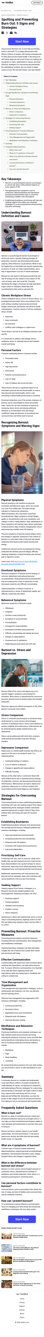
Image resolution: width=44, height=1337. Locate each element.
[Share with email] (11, 33)
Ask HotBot (37, 2)
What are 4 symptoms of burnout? (21, 153)
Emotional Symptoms (17, 102)
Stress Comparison (16, 112)
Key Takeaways (11, 80)
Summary (9, 144)
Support (22, 1306)
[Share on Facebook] (2, 33)
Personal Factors (15, 89)
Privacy (22, 1302)
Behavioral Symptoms (17, 105)
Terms (22, 1299)
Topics (22, 1317)
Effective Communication (18, 134)
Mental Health (22, 15)
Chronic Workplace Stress (18, 86)
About (22, 1313)
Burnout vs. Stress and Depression (18, 109)
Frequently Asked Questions (15, 147)
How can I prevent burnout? (19, 169)
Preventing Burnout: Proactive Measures (20, 131)
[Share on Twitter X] (7, 33)
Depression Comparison (17, 115)
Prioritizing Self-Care (16, 125)
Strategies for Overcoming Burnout (18, 118)
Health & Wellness (8, 15)
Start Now (22, 41)
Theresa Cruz (7, 10)
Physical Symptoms (16, 99)
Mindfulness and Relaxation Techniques (23, 140)
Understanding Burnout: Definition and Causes (22, 83)
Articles (22, 1310)
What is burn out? (15, 150)
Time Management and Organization (22, 137)
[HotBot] (7, 3)
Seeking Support (15, 128)
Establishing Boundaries (17, 121)
